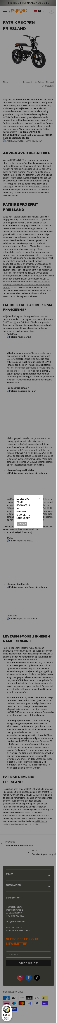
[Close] (38, 498)
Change (21, 524)
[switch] (6, 1018)
